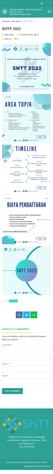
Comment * (7, 345)
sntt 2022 (13, 301)
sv (11, 39)
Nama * (5, 364)
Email (4, 375)
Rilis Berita (16, 21)
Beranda (6, 21)
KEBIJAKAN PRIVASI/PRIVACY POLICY (37, 466)
